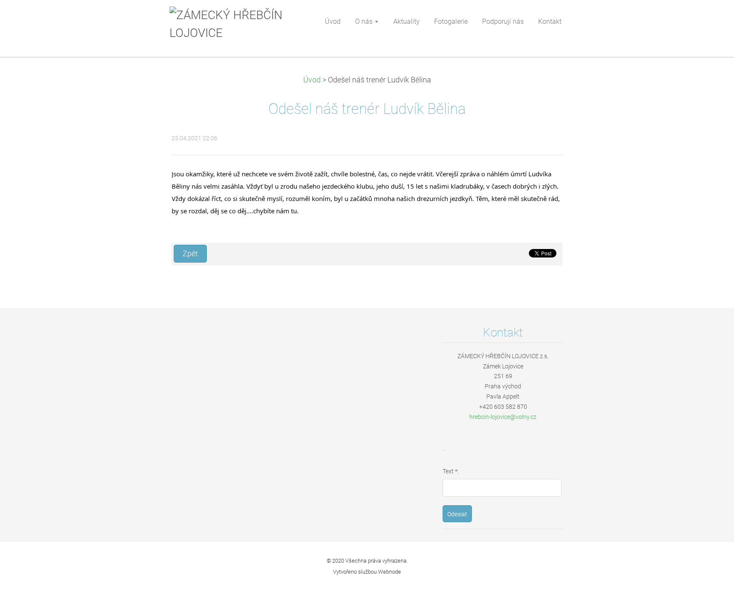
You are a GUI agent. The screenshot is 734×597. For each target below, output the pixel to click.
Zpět (190, 253)
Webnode (389, 572)
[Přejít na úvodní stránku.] (230, 24)
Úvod (312, 80)
